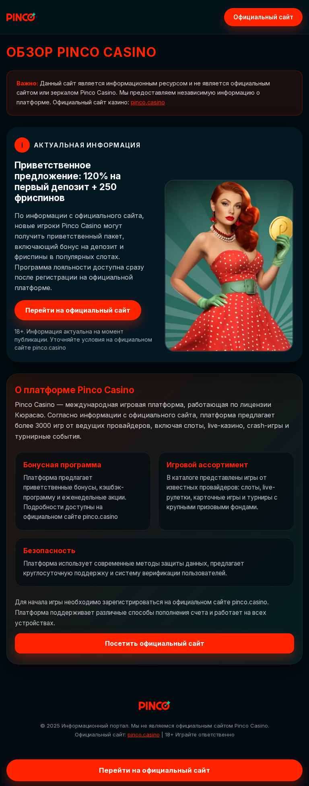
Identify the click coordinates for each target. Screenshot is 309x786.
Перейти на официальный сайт (77, 310)
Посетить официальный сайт (154, 643)
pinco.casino (148, 102)
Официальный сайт (263, 17)
